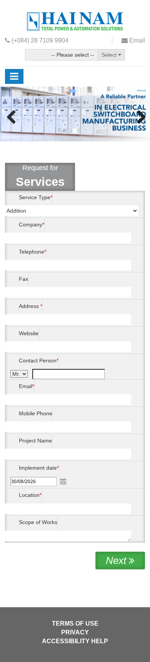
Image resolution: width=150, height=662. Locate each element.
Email (25, 386)
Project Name (35, 441)
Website (28, 333)
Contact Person (38, 360)
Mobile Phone (35, 413)
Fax (23, 279)
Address (29, 306)
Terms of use (75, 623)
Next (138, 117)
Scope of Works (38, 522)
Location (29, 495)
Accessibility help (75, 641)
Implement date (38, 468)
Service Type (34, 197)
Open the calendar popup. (63, 481)
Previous (11, 117)
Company (30, 224)
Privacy (75, 632)
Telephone (31, 252)
